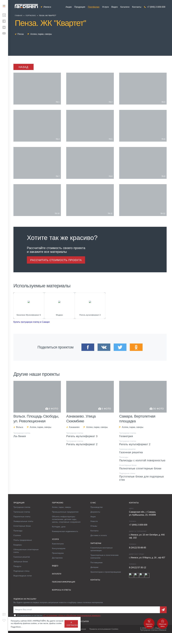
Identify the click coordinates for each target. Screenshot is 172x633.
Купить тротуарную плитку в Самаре (31, 322)
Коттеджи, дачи (58, 527)
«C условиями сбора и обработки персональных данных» (72, 615)
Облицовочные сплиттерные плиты (26, 550)
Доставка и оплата (98, 535)
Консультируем (58, 548)
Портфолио (93, 7)
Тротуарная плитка (21, 507)
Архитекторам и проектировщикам (105, 572)
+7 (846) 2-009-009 (156, 7)
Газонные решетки (21, 557)
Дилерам (94, 567)
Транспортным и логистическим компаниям (104, 556)
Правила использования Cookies (103, 629)
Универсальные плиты (23, 521)
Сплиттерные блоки (22, 526)
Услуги (105, 7)
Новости (94, 521)
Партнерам (95, 543)
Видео (114, 7)
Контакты (136, 7)
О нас (93, 503)
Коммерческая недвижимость (65, 531)
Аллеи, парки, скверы (61, 507)
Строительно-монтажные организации (101, 549)
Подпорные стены (21, 571)
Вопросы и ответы (61, 590)
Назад (23, 67)
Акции (69, 7)
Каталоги (124, 7)
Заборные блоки (20, 561)
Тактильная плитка (21, 512)
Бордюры (17, 545)
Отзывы (93, 526)
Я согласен (72, 623)
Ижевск (47, 7)
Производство (96, 507)
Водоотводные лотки (22, 576)
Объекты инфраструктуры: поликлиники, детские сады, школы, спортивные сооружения (66, 519)
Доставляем (57, 558)
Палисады (17, 531)
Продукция (79, 7)
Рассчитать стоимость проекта (56, 260)
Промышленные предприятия (65, 512)
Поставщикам (96, 562)
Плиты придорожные (22, 540)
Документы (95, 512)
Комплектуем (58, 544)
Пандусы (17, 566)
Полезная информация (63, 582)
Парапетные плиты (21, 516)
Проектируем (58, 553)
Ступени (17, 535)
